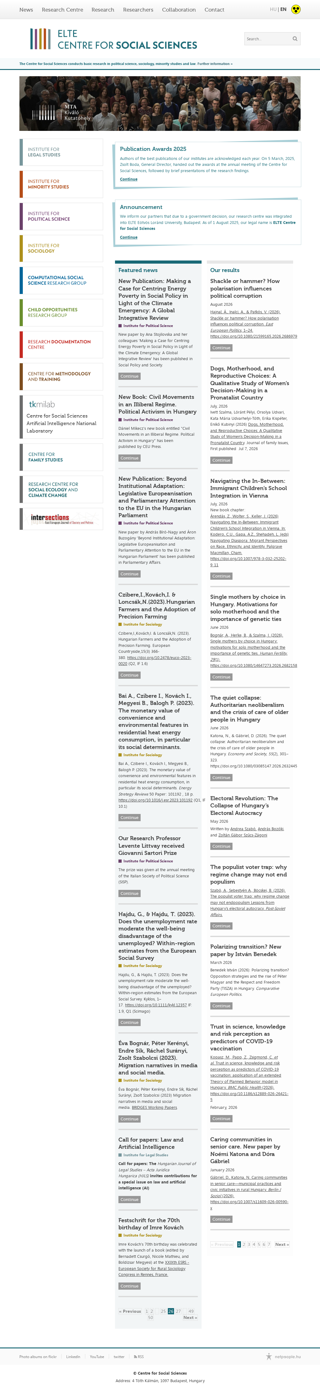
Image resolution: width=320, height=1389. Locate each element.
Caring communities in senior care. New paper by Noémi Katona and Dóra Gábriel (245, 1150)
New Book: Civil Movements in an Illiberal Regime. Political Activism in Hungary (157, 404)
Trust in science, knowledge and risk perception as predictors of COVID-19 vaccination (248, 1037)
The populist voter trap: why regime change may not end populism (248, 874)
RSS (140, 1356)
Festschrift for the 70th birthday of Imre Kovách (151, 1224)
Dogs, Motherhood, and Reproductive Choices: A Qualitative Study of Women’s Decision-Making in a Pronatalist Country (249, 383)
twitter (119, 1356)
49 (191, 1311)
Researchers (138, 10)
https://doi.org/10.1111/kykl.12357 (156, 1005)
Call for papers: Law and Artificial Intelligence (150, 1143)
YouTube (97, 1356)
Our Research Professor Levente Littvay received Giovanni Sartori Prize (151, 845)
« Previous (130, 1311)
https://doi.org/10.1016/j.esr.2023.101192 (155, 800)
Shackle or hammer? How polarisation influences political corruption (245, 288)
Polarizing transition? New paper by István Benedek (245, 950)
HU (273, 9)
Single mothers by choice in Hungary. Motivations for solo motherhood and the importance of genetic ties (248, 607)
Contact (214, 10)
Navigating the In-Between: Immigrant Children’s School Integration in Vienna (248, 488)
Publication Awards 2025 (153, 149)
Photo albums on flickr (38, 1356)
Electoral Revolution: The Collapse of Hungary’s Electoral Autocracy (244, 805)
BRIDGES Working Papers (154, 1107)
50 (150, 1317)
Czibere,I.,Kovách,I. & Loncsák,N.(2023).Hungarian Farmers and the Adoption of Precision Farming (157, 605)
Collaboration (179, 10)
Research (103, 10)
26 (170, 1311)
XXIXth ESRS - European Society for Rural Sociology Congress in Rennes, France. (153, 1268)
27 (178, 1311)
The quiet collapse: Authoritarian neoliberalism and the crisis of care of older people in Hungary (249, 708)
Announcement (141, 207)
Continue (129, 179)
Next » (190, 1317)
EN (283, 9)
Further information (214, 63)
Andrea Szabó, (243, 828)
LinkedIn (73, 1356)
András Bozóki (270, 828)
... (157, 1311)
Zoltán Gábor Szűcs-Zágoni (242, 835)
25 (163, 1311)
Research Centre (62, 10)
